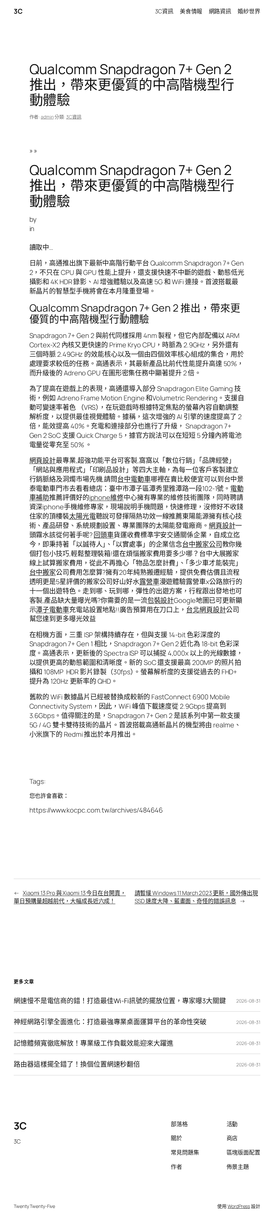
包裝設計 (160, 600)
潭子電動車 (52, 609)
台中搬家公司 (202, 544)
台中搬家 (42, 572)
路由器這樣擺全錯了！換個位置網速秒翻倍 (77, 1064)
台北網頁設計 (206, 609)
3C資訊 (74, 117)
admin (47, 117)
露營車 (149, 581)
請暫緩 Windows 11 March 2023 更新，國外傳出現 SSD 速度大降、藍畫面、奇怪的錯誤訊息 (196, 897)
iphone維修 (106, 497)
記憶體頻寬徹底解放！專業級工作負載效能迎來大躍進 (93, 1043)
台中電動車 (134, 479)
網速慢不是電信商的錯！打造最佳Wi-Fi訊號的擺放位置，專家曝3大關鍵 (120, 1001)
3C (18, 11)
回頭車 (104, 534)
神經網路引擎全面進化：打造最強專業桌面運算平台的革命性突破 (110, 1022)
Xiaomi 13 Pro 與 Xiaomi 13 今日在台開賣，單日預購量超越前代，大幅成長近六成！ (70, 897)
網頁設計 (42, 460)
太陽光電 (82, 516)
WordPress (239, 1206)
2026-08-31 (248, 1001)
